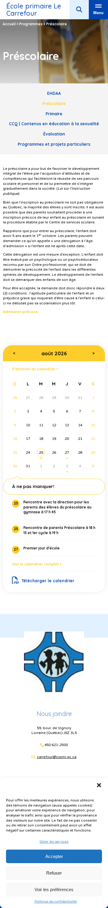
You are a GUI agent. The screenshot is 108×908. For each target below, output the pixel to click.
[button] (99, 785)
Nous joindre (54, 713)
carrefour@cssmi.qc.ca (56, 757)
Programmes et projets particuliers (54, 144)
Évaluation (54, 133)
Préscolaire (54, 103)
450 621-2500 (56, 745)
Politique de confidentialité (55, 901)
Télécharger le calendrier (48, 580)
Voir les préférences (54, 889)
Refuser (54, 872)
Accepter (54, 856)
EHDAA (54, 93)
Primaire (54, 113)
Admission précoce (20, 311)
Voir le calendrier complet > (37, 564)
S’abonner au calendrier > (35, 369)
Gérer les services (54, 841)
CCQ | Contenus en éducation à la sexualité (54, 123)
